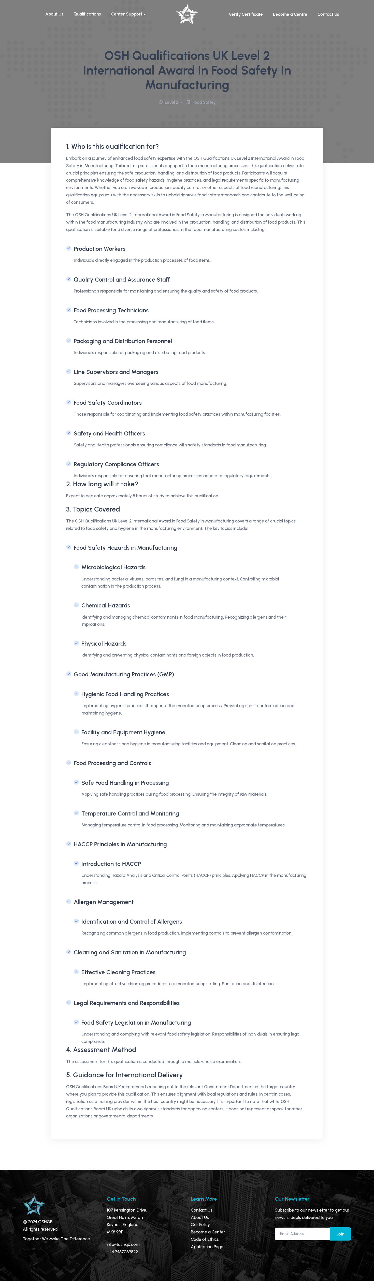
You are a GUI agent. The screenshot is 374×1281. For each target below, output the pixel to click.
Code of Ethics (205, 1239)
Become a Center (208, 1231)
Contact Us (328, 14)
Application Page (207, 1246)
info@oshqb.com (123, 1244)
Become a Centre (290, 14)
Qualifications (87, 14)
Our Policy (200, 1224)
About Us (54, 14)
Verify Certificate (246, 14)
